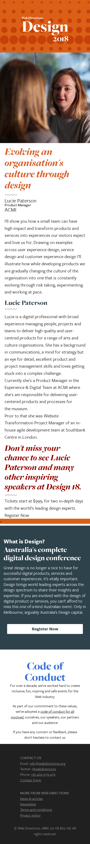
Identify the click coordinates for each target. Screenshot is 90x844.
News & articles (31, 798)
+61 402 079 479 (43, 774)
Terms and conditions (36, 809)
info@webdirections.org (47, 763)
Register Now (17, 515)
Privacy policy (30, 815)
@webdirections (44, 769)
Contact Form (30, 780)
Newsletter (28, 804)
